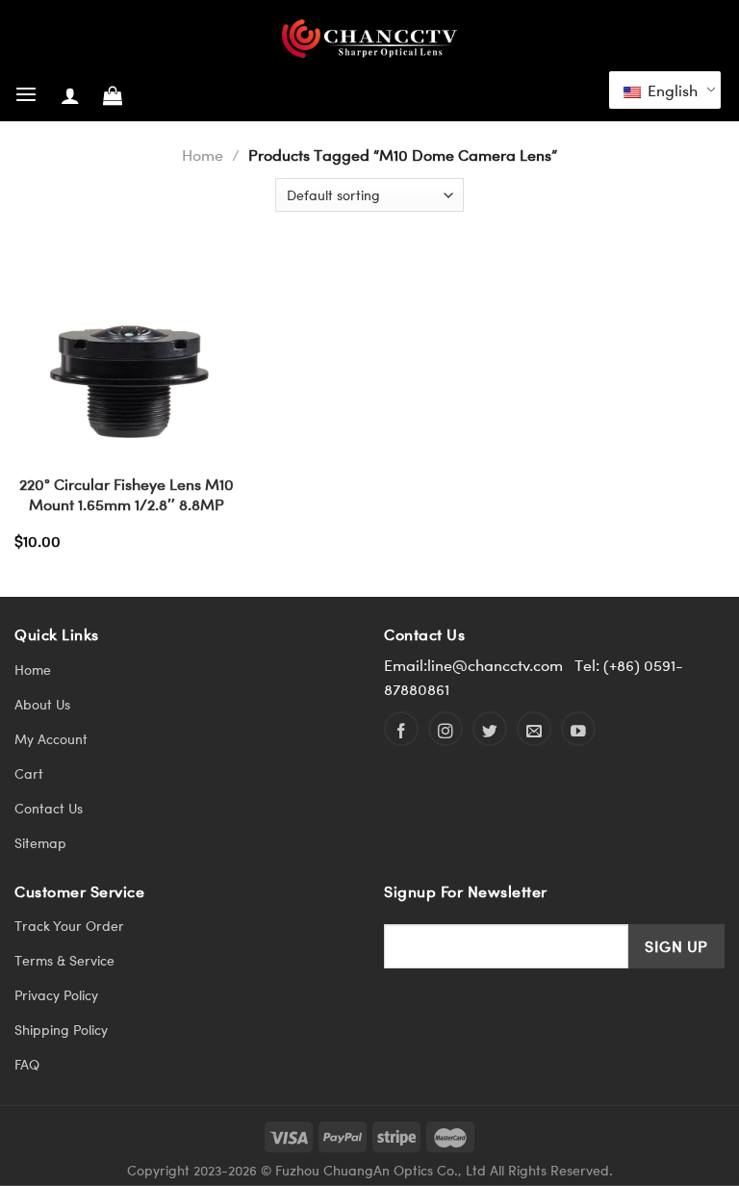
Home (202, 154)
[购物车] (112, 95)
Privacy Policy (56, 995)
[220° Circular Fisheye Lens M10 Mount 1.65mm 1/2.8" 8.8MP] (126, 353)
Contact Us (48, 808)
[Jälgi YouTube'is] (578, 728)
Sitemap (40, 843)
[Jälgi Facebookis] (401, 728)
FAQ (26, 1064)
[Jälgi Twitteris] (489, 728)
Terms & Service (64, 960)
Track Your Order (69, 925)
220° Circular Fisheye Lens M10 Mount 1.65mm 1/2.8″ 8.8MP (126, 494)
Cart (28, 773)
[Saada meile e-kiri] (534, 728)
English (671, 90)
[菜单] (26, 94)
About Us (42, 704)
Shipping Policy (61, 1029)
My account (51, 739)
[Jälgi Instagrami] (445, 728)
